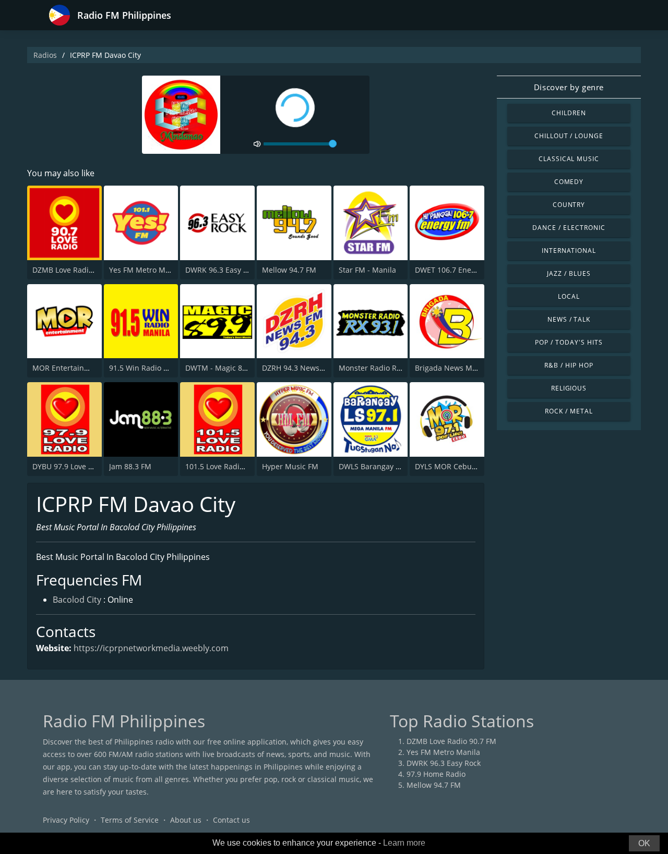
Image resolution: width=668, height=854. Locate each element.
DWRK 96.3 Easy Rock (222, 270)
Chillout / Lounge (568, 135)
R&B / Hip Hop (568, 365)
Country (569, 204)
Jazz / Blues (569, 273)
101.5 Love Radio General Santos (242, 466)
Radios (45, 55)
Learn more (404, 842)
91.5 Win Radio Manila (148, 368)
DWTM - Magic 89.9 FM (225, 368)
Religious (569, 388)
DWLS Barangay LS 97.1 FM (386, 466)
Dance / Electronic (568, 227)
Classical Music (569, 158)
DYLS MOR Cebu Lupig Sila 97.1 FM (476, 466)
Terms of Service (130, 820)
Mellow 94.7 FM (289, 270)
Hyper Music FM (290, 466)
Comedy (569, 181)
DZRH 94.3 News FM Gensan (311, 368)
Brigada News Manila (452, 368)
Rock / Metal (569, 411)
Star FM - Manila (367, 270)
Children (569, 112)
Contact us (231, 820)
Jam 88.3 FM (130, 466)
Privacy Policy (66, 820)
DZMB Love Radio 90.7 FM (77, 270)
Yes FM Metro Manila (146, 270)
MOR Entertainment (67, 368)
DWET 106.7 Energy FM (455, 270)
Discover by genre (569, 87)
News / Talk (569, 319)
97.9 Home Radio (436, 774)
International (569, 250)
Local (569, 296)
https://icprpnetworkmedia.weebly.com (151, 648)
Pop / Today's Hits (568, 342)
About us (185, 820)
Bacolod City (77, 599)
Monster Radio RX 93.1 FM (384, 368)
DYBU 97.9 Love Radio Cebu (80, 466)
